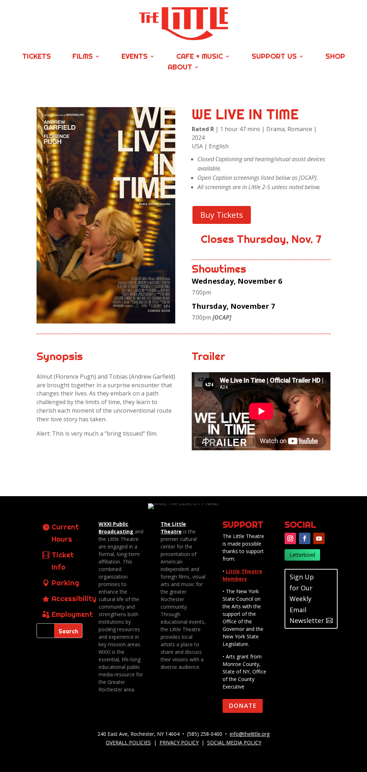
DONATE (243, 705)
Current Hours (65, 532)
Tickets (36, 57)
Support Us (274, 57)
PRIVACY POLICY (179, 742)
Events (134, 57)
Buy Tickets (221, 214)
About (180, 67)
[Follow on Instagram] (290, 538)
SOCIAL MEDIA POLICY (234, 742)
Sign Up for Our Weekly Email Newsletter (307, 598)
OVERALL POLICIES (128, 742)
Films (82, 57)
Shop (335, 57)
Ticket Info (63, 560)
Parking (65, 582)
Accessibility (74, 598)
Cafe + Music (199, 57)
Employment (72, 614)
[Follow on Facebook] (304, 538)
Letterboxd (302, 554)
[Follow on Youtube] (319, 538)
